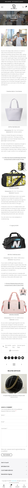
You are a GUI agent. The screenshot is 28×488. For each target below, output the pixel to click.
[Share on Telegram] (19, 357)
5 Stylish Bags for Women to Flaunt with (14, 395)
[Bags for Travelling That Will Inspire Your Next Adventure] (6, 364)
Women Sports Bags (21, 346)
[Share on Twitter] (9, 357)
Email (3, 422)
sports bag (14, 346)
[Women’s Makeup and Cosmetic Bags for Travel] (21, 364)
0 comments (15, 350)
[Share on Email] (22, 357)
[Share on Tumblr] (15, 357)
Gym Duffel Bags (8, 346)
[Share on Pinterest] (12, 357)
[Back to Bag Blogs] (14, 364)
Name (3, 415)
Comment (4, 428)
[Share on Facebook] (5, 357)
